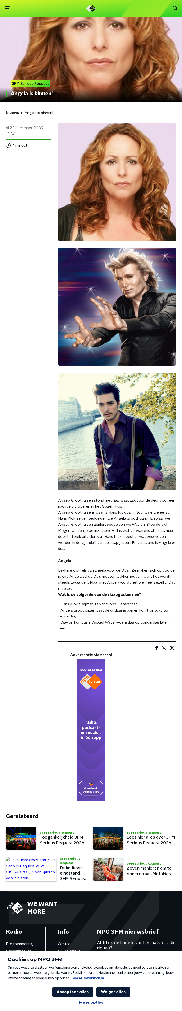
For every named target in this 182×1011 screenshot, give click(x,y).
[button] (7, 8)
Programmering (19, 944)
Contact (65, 944)
